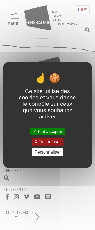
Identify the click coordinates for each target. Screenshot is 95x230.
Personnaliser (48, 152)
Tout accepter (49, 131)
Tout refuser (49, 142)
